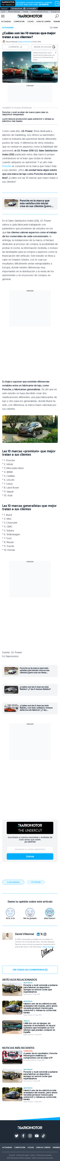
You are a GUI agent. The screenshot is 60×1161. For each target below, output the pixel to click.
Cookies (32, 1155)
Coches (30, 21)
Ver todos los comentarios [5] (30, 969)
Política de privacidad (43, 1155)
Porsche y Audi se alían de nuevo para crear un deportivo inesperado (25, 113)
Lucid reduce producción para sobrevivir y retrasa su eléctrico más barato (28, 120)
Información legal (22, 1155)
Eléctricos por (17, 9)
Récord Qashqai (14, 12)
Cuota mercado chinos (39, 12)
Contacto (12, 1155)
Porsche (6, 166)
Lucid (3, 12)
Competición (19, 21)
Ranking (56, 1147)
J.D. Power (36, 882)
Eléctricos (28, 983)
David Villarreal (11, 42)
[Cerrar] (55, 52)
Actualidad (6, 21)
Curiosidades (13, 882)
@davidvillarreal (25, 42)
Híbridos (26, 1021)
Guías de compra (43, 21)
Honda (25, 12)
